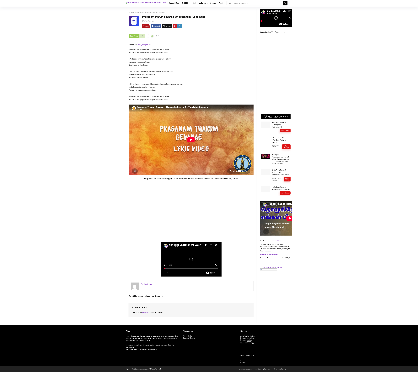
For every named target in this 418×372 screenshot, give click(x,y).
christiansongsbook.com (262, 369)
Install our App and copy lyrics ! (272, 270)
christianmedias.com (245, 369)
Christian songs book (247, 338)
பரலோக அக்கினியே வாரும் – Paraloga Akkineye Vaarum (281, 143)
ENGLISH (185, 3)
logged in (145, 312)
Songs (213, 3)
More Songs (285, 134)
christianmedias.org (280, 369)
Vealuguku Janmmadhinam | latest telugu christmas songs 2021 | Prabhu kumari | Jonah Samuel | (280, 162)
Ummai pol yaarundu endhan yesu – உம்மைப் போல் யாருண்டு (280, 128)
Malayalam (203, 3)
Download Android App (248, 344)
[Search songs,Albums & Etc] (285, 3)
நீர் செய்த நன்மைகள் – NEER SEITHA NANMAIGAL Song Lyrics (281, 175)
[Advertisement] (191, 211)
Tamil (220, 3)
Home (130, 12)
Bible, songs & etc (145, 45)
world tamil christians (247, 336)
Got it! (17, 367)
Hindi (194, 3)
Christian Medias (246, 340)
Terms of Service (189, 338)
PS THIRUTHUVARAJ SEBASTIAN (277, 182)
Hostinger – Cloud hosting (269, 257)
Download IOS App (246, 342)
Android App (174, 3)
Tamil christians (149, 21)
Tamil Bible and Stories (274, 244)
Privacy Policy (188, 336)
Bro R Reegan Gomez (275, 149)
